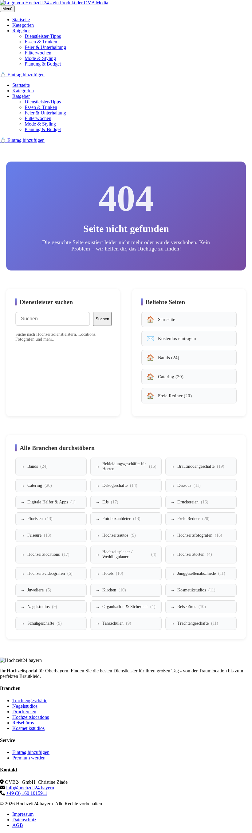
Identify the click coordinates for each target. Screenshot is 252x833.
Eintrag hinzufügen (30, 752)
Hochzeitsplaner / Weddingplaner (129, 554)
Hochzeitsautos (119, 535)
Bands (37, 466)
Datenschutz (24, 819)
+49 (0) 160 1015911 (26, 793)
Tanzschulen (116, 623)
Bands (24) (168, 357)
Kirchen (114, 590)
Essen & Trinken (41, 41)
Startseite (21, 19)
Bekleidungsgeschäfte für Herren (129, 466)
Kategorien (23, 25)
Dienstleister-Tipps (43, 36)
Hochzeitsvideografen (50, 573)
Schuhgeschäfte (44, 623)
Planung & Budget (43, 63)
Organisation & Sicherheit (129, 606)
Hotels (112, 573)
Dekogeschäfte (119, 485)
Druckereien (192, 502)
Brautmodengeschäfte (200, 466)
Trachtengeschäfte (197, 623)
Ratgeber (21, 30)
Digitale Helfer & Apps (51, 502)
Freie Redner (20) (175, 395)
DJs (110, 502)
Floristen (40, 518)
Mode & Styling (40, 58)
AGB (17, 825)
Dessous (189, 485)
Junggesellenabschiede (201, 573)
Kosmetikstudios (196, 590)
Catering (39, 485)
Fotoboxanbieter (121, 518)
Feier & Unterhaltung (45, 47)
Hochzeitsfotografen (199, 535)
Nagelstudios (42, 606)
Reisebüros (191, 606)
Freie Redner (193, 518)
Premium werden (28, 757)
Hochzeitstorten (194, 554)
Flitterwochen (38, 52)
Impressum (22, 814)
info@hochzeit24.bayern (30, 787)
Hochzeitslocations (48, 554)
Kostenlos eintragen (177, 338)
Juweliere (39, 590)
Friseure (39, 535)
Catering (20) (170, 376)
